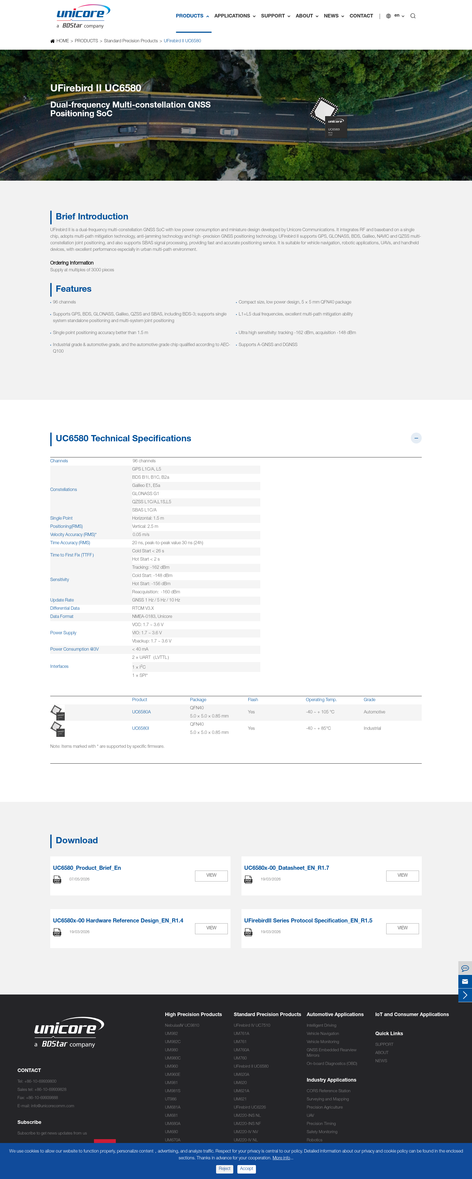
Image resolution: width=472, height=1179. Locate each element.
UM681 (171, 1116)
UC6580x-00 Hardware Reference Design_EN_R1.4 (118, 921)
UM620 (240, 1083)
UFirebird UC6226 (250, 1108)
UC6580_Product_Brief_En (87, 868)
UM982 (171, 1034)
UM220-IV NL (246, 1140)
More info (281, 1158)
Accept (246, 1169)
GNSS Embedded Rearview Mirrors (331, 1053)
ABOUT (308, 16)
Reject (225, 1169)
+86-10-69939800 (40, 1082)
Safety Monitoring (322, 1132)
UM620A (241, 1075)
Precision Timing (321, 1124)
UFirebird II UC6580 (182, 41)
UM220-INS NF (247, 1124)
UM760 (240, 1058)
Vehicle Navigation (323, 1034)
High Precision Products (193, 1015)
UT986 (170, 1099)
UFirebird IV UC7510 (252, 1026)
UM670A (172, 1140)
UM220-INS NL (247, 1116)
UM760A (241, 1050)
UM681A (172, 1108)
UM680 (171, 1132)
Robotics (314, 1140)
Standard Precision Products (131, 41)
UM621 (240, 1099)
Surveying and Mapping (328, 1099)
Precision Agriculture (325, 1108)
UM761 (240, 1042)
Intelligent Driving (321, 1026)
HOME (63, 41)
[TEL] (465, 968)
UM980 (171, 1050)
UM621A (241, 1091)
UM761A (241, 1034)
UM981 (171, 1083)
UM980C (173, 1058)
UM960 (171, 1067)
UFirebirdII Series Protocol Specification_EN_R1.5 (308, 921)
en (396, 16)
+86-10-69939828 (50, 1090)
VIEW (211, 876)
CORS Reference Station (328, 1091)
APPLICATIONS (236, 16)
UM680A (172, 1124)
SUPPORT (277, 16)
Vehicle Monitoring (323, 1042)
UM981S (172, 1091)
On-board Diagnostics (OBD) (332, 1064)
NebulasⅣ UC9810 (182, 1026)
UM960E (172, 1075)
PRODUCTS (194, 16)
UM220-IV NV (246, 1132)
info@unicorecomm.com (52, 1106)
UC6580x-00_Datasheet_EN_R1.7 (286, 868)
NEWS (335, 16)
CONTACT (361, 16)
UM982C (173, 1042)
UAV (310, 1116)
